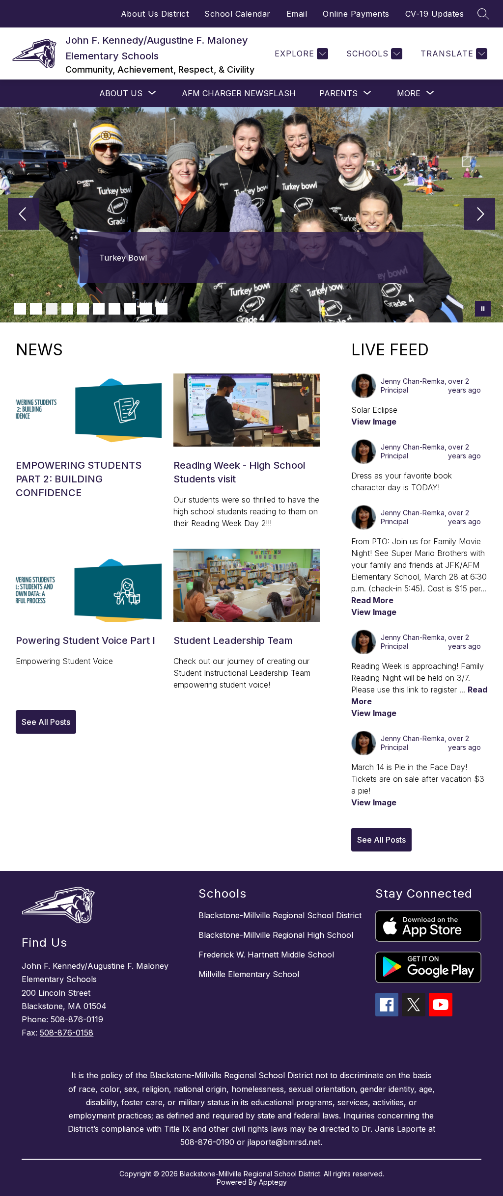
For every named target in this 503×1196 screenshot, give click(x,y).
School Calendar (237, 14)
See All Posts (46, 722)
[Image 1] (20, 309)
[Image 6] (99, 309)
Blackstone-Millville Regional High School (275, 935)
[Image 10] (162, 309)
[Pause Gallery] (483, 309)
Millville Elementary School (248, 974)
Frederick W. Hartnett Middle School (266, 954)
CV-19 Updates (434, 14)
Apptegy (273, 1182)
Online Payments (356, 14)
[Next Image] (479, 215)
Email (296, 14)
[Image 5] (83, 309)
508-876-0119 (77, 1019)
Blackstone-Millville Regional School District (280, 915)
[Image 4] (67, 309)
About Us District (155, 14)
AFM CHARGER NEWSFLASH (239, 93)
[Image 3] (51, 309)
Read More (372, 600)
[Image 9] (146, 309)
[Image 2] (36, 309)
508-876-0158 (66, 1032)
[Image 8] (130, 309)
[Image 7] (114, 309)
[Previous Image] (23, 215)
